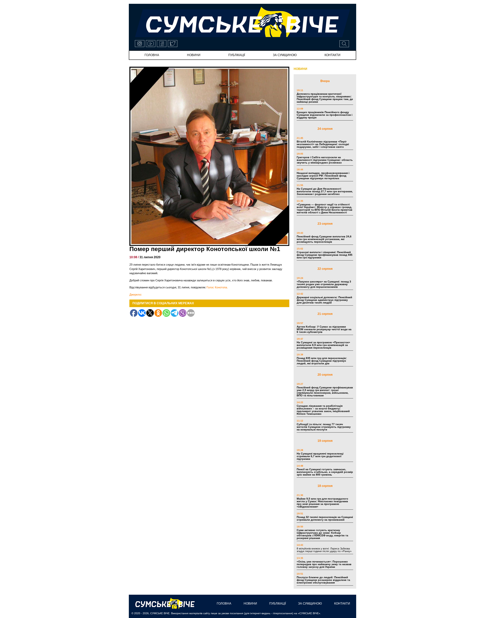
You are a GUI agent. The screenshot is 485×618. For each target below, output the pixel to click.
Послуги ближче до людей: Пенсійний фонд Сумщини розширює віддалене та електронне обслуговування (323, 580)
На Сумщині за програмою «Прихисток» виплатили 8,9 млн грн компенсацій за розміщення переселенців (323, 345)
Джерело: (135, 294)
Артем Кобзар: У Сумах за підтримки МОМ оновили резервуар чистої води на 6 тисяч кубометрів (324, 329)
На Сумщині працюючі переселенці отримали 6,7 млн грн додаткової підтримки (320, 456)
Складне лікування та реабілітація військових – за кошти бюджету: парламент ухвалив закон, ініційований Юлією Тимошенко (323, 409)
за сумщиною (285, 55)
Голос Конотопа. (217, 287)
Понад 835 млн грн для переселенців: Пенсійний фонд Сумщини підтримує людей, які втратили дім (322, 361)
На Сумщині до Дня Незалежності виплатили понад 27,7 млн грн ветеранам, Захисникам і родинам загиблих (325, 191)
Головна (152, 55)
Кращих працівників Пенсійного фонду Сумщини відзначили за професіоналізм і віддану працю (324, 115)
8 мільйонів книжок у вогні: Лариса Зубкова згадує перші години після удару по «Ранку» (324, 550)
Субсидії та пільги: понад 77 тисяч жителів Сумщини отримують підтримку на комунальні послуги (324, 427)
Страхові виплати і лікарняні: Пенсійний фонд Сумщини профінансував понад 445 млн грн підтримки (324, 255)
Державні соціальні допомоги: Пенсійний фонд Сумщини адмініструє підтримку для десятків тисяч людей (324, 300)
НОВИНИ (300, 68)
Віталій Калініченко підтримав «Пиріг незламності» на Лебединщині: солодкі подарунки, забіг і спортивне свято (323, 144)
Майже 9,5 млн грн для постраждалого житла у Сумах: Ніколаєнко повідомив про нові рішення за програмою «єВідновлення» (322, 502)
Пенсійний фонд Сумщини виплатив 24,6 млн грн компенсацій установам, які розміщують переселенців (324, 239)
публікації (236, 55)
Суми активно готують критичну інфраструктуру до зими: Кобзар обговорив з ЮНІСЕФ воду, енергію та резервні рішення (322, 534)
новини (193, 55)
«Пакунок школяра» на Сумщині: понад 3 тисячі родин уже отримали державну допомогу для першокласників (324, 284)
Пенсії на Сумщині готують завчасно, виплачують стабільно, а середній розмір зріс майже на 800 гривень (325, 472)
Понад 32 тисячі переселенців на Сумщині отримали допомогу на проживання (325, 518)
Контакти (332, 55)
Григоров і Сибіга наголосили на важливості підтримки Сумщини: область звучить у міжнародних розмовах (325, 160)
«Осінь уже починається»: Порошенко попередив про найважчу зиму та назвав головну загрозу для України (324, 564)
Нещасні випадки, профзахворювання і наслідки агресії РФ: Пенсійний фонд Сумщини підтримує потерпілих (323, 175)
